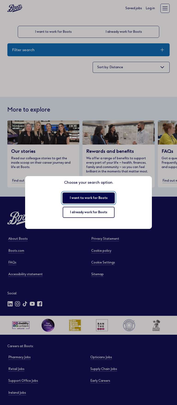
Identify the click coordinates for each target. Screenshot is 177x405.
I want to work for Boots (88, 198)
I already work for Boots (88, 212)
